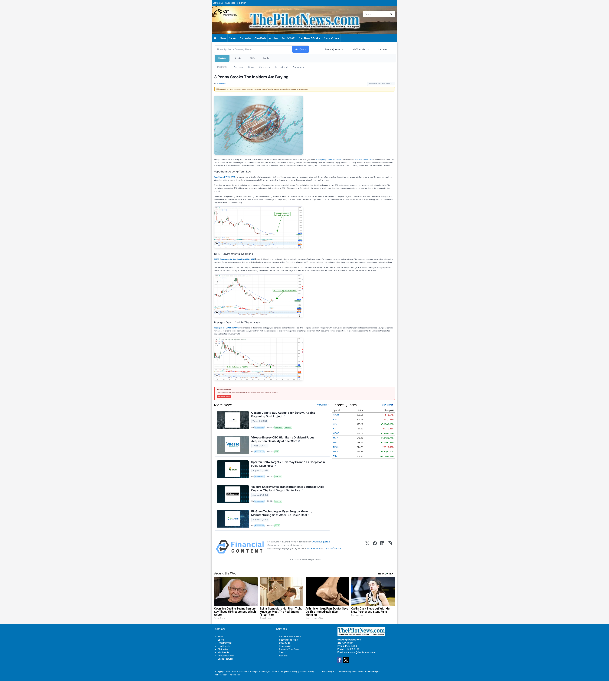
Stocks (238, 58)
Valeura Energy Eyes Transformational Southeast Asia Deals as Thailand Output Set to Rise (287, 488)
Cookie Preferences (231, 675)
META (335, 437)
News (251, 67)
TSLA (335, 456)
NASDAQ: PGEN (233, 328)
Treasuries (298, 67)
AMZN (336, 414)
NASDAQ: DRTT (248, 259)
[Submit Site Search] (391, 14)
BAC (335, 428)
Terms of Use (277, 672)
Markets (222, 58)
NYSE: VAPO (230, 177)
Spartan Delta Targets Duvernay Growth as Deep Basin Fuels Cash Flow (288, 463)
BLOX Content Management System (348, 672)
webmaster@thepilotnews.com (360, 652)
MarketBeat (259, 427)
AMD (335, 424)
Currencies (264, 67)
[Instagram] (389, 547)
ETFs (252, 58)
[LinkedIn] (382, 547)
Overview (238, 67)
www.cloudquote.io (321, 541)
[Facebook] (375, 547)
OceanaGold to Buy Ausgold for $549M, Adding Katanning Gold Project (283, 414)
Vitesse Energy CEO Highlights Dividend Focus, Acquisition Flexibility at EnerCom (283, 439)
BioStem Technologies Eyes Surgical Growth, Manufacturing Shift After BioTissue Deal (281, 513)
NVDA (335, 447)
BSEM (277, 526)
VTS (276, 452)
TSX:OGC (287, 427)
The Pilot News (237, 672)
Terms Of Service (333, 548)
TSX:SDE (278, 476)
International (281, 67)
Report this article (224, 396)
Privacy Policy (313, 548)
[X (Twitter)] (367, 547)
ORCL (335, 451)
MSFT (335, 442)
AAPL (335, 419)
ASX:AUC (278, 427)
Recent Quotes (332, 49)
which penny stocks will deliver (328, 159)
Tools (266, 58)
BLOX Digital (374, 672)
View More (322, 404)
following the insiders (363, 159)
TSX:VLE (278, 501)
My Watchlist (359, 49)
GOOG (336, 433)
